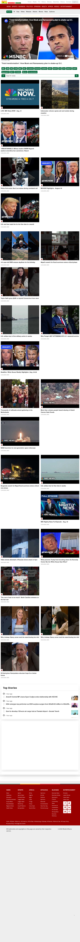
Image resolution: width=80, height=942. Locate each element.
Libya (30, 799)
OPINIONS (37, 6)
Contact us (24, 821)
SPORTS (14, 6)
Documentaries (32, 72)
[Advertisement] (39, 928)
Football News (21, 797)
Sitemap (44, 821)
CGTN (15, 68)
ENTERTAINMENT (66, 6)
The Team (31, 821)
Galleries (52, 11)
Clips (17, 11)
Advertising (38, 821)
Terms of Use (57, 821)
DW (11, 68)
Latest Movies (66, 795)
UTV (64, 68)
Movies (49, 2)
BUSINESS (22, 6)
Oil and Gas (55, 809)
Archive (9, 12)
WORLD (56, 6)
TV (39, 2)
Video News (66, 797)
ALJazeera (30, 68)
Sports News (21, 795)
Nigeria (31, 795)
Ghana (62, 2)
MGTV (12, 72)
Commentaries (44, 803)
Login (74, 2)
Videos (43, 2)
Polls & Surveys (44, 808)
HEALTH (44, 6)
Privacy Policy (65, 821)
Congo (30, 801)
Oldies (23, 11)
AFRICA (50, 6)
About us (18, 821)
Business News (55, 793)
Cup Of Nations (22, 806)
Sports (19, 793)
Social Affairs (9, 801)
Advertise (56, 2)
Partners (50, 821)
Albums (35, 11)
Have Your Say (44, 806)
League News (21, 799)
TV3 (60, 68)
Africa (30, 793)
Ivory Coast (32, 806)
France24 (37, 68)
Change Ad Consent (20, 823)
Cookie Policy (10, 823)
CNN (7, 68)
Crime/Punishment (11, 799)
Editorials (42, 801)
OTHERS (18, 72)
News (46, 11)
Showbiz (65, 793)
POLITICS (29, 6)
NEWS (9, 6)
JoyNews (44, 68)
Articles (42, 795)
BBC (3, 68)
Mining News (55, 811)
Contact (68, 2)
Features (42, 797)
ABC (24, 68)
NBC (20, 68)
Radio (35, 2)
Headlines (8, 795)
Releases (28, 11)
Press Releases (10, 803)
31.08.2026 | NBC (5, 113)
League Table (21, 801)
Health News (9, 808)
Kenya (30, 803)
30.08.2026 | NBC (5, 562)
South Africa (32, 808)
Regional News (10, 806)
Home (29, 2)
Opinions (42, 793)
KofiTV (74, 68)
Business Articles (56, 795)
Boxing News (21, 808)
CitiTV (50, 68)
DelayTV (69, 68)
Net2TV (55, 68)
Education (8, 797)
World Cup (20, 803)
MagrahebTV (5, 72)
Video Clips (66, 799)
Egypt (30, 797)
